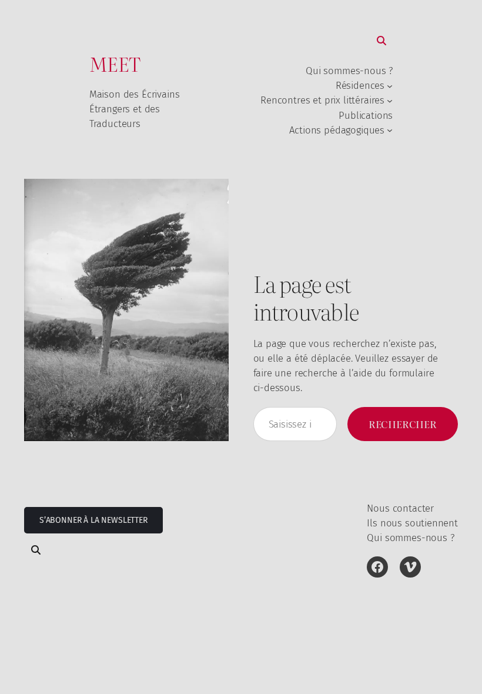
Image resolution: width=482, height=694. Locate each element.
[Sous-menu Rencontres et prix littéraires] (390, 101)
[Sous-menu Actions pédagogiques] (390, 130)
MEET (114, 63)
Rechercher (403, 423)
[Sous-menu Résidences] (390, 86)
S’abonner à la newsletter (93, 520)
